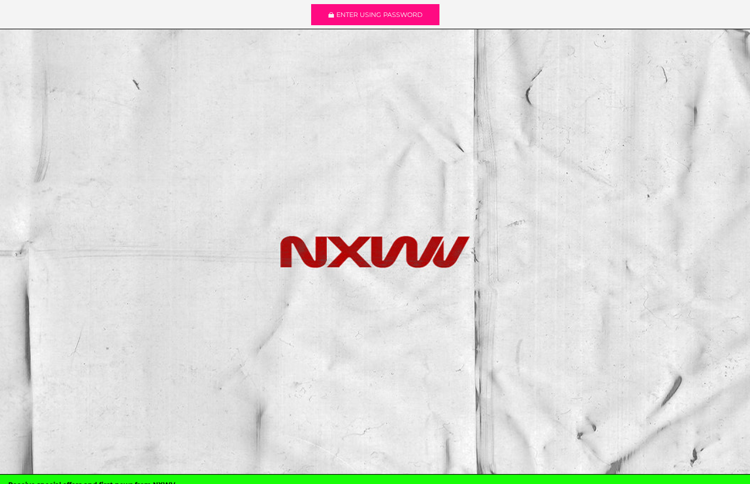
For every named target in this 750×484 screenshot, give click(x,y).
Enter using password (379, 15)
